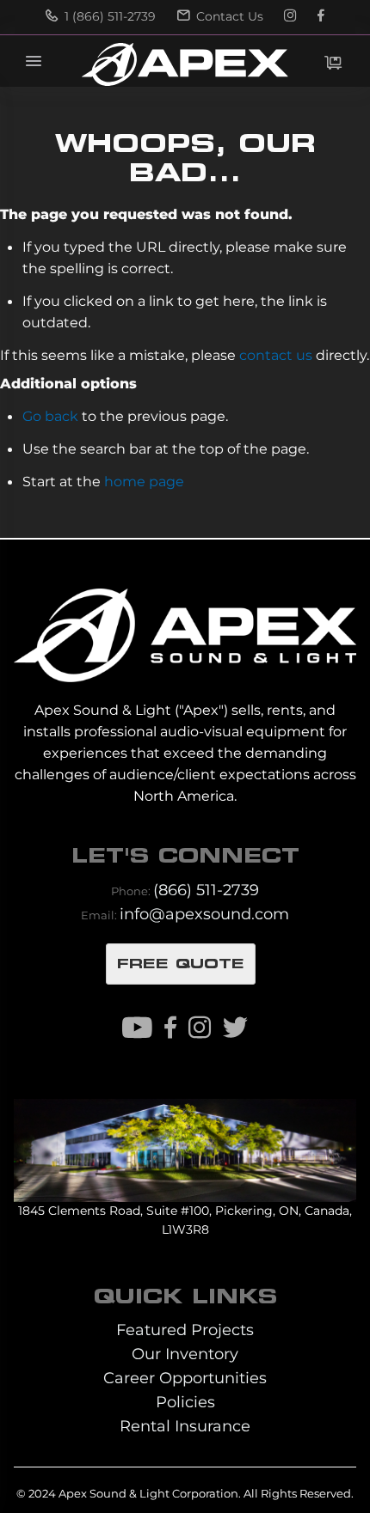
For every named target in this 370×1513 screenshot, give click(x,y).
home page (144, 481)
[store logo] (185, 64)
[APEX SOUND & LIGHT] (184, 623)
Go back (50, 415)
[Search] (257, 61)
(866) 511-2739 (206, 890)
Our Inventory (185, 1354)
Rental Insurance (185, 1426)
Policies (185, 1402)
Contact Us (228, 16)
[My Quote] (333, 63)
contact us (275, 354)
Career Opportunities (185, 1378)
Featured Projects (185, 1329)
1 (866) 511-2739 (108, 16)
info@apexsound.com (204, 914)
